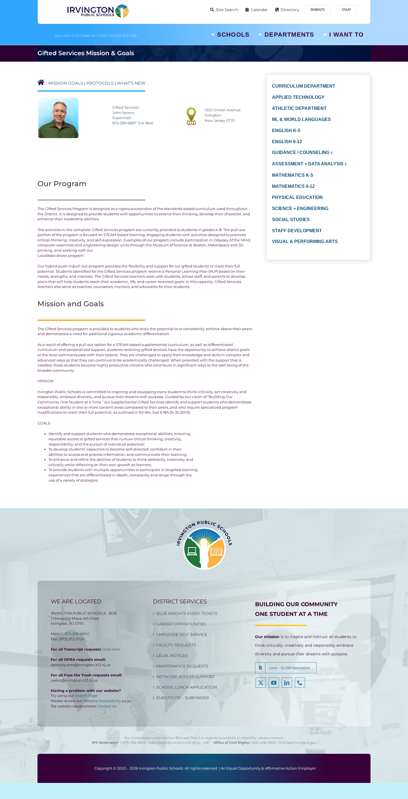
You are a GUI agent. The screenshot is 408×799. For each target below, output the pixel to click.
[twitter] (261, 682)
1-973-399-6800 (75, 633)
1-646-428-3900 (264, 742)
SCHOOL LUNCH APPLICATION (186, 687)
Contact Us (106, 706)
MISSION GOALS (65, 83)
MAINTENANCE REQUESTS (182, 666)
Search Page (86, 695)
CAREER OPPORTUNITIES (181, 623)
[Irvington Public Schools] (97, 5)
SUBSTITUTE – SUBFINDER (182, 697)
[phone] (300, 682)
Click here (111, 649)
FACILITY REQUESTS (176, 645)
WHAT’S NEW (131, 83)
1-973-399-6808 (133, 742)
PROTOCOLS (100, 83)
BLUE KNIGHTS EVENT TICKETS (186, 613)
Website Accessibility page (107, 701)
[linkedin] (287, 682)
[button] (286, 667)
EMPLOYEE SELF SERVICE (181, 634)
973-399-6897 (124, 123)
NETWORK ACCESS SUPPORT (185, 676)
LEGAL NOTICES (172, 655)
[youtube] (274, 682)
